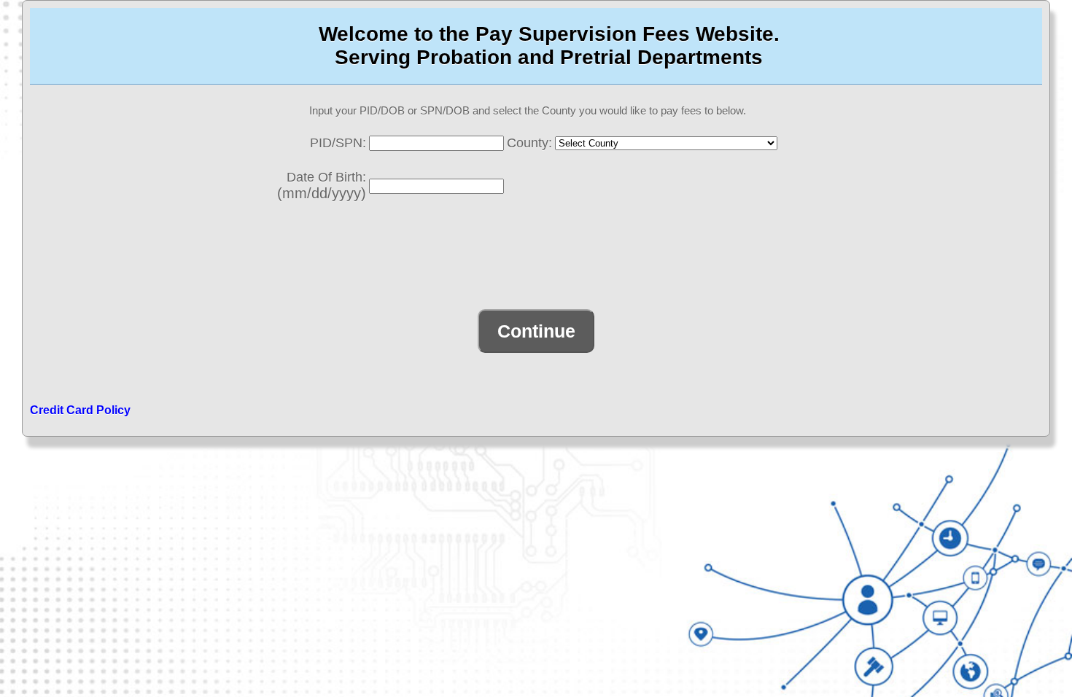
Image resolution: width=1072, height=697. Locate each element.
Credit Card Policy (80, 410)
